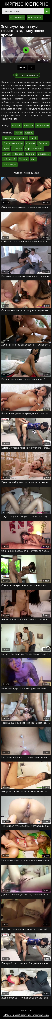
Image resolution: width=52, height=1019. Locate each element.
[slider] (20, 56)
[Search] (47, 11)
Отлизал (17, 148)
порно (26, 4)
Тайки (18, 132)
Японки (16, 125)
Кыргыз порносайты (15, 138)
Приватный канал (29, 75)
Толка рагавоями (13, 143)
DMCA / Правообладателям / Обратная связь (26, 1015)
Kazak (33, 138)
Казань (29, 132)
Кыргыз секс (26, 1010)
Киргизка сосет (34, 148)
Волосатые (43, 125)
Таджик (30, 154)
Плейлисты (19, 17)
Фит (33, 159)
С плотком (43, 154)
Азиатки (28, 125)
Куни (6, 148)
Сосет (7, 154)
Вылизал (43, 143)
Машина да (10, 164)
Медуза (23, 159)
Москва (18, 154)
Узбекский (9, 159)
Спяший (30, 143)
